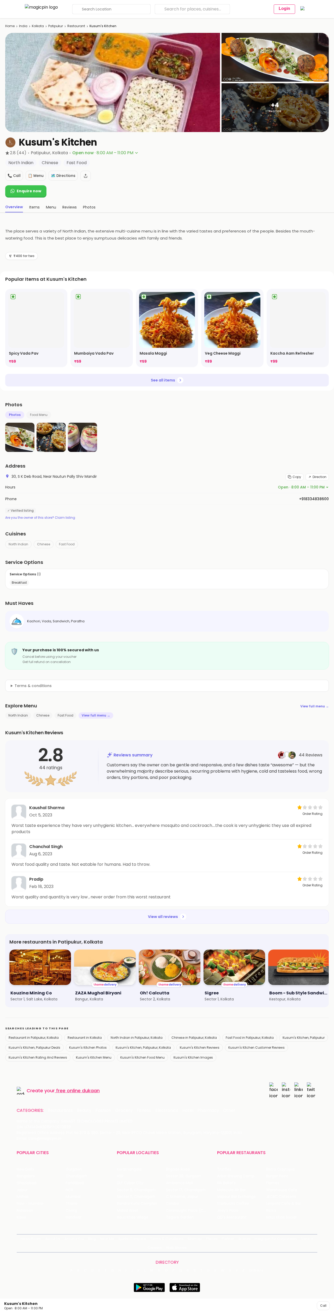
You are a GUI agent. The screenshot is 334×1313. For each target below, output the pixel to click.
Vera (305, 1238)
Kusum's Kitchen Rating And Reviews (38, 1057)
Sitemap (195, 1238)
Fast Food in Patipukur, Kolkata (250, 1037)
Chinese (43, 544)
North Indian (18, 544)
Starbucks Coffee (233, 1203)
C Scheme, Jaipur (182, 1196)
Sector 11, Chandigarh (136, 1196)
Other (229, 1110)
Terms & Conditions (166, 1238)
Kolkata (38, 26)
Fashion (103, 1110)
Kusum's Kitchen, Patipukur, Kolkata (143, 1047)
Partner (228, 1238)
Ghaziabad (26, 1182)
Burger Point (277, 1176)
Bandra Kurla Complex (137, 1203)
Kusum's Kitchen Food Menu (142, 1057)
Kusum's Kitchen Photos (88, 1047)
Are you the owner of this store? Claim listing (40, 518)
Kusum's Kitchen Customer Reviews (256, 1047)
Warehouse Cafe (281, 1189)
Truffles (224, 1169)
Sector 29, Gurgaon (183, 1176)
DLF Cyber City (130, 1182)
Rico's (271, 1210)
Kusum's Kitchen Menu (93, 1057)
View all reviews (163, 916)
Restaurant (76, 26)
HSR (120, 1176)
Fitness (144, 1110)
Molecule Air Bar (231, 1189)
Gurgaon (74, 1169)
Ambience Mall (179, 1182)
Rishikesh (25, 1210)
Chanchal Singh (46, 847)
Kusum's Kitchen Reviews (199, 1047)
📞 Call (14, 175)
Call (323, 1305)
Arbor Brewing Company (239, 1176)
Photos (15, 415)
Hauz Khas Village (132, 1217)
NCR (69, 1189)
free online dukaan (78, 1090)
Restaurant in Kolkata (85, 1037)
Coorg (71, 1210)
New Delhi (25, 1169)
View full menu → (314, 706)
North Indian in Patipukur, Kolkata (137, 1037)
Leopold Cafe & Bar (283, 1203)
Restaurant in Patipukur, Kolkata (34, 1037)
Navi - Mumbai (30, 1203)
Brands (244, 1238)
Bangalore (26, 1176)
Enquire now (29, 191)
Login (284, 8)
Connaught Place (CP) (186, 1210)
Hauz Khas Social (281, 1217)
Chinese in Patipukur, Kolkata (194, 1037)
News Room (31, 1238)
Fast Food (67, 544)
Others (256, 1270)
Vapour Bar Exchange (236, 1196)
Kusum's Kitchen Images (193, 1057)
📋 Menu (36, 175)
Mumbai (73, 1196)
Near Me (107, 1238)
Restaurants (60, 1110)
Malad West (127, 1210)
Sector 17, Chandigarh (186, 1189)
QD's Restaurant (232, 1217)
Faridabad (75, 1182)
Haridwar (73, 1217)
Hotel (187, 1110)
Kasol (21, 1217)
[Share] (85, 176)
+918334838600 (314, 499)
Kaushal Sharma (46, 808)
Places (212, 1238)
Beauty (84, 1110)
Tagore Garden (180, 1217)
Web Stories (176, 1247)
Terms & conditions (33, 685)
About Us (52, 1238)
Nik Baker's (226, 1182)
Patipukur (55, 26)
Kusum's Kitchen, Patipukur (304, 1037)
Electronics (166, 1110)
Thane (71, 1203)
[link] (36, 328)
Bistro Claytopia (280, 1169)
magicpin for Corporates (276, 1238)
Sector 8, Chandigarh (136, 1189)
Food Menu (38, 415)
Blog (92, 1238)
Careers (155, 1247)
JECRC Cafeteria (281, 1196)
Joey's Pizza (227, 1210)
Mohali (22, 1196)
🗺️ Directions (63, 175)
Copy (297, 477)
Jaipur (22, 1189)
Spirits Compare (132, 1238)
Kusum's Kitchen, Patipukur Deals (34, 1047)
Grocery (124, 1110)
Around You (74, 1238)
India (23, 26)
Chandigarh (76, 1176)
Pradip (36, 879)
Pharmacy (208, 1110)
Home (10, 26)
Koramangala (129, 1169)
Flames (272, 1182)
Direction (319, 477)
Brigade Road (178, 1169)
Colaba (172, 1203)
